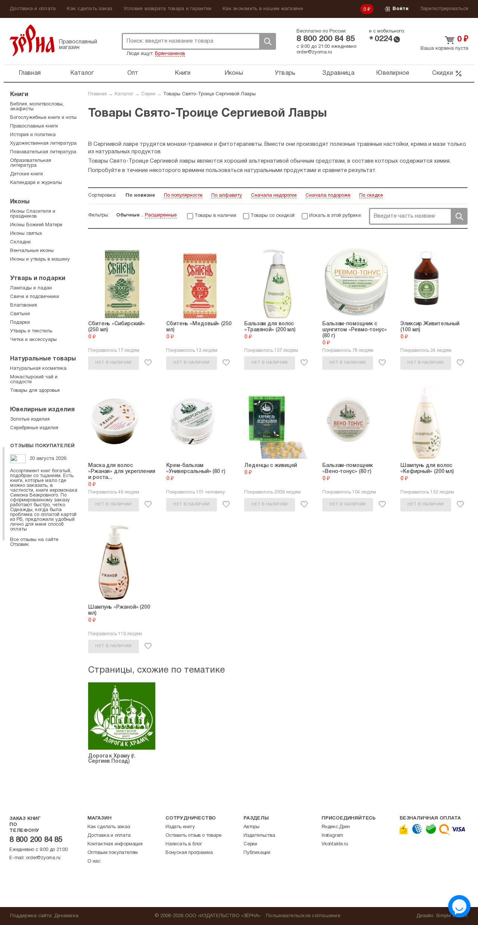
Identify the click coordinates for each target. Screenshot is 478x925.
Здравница (338, 73)
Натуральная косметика (38, 368)
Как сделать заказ (89, 9)
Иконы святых (26, 233)
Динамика (66, 916)
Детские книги (26, 174)
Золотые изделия (30, 419)
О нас (93, 861)
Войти (400, 9)
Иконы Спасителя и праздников (32, 214)
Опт (133, 73)
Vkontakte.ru (335, 844)
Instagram (332, 835)
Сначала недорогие (274, 195)
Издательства (259, 835)
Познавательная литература (43, 152)
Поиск (267, 41)
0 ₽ (367, 9)
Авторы (251, 827)
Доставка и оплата (33, 9)
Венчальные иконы (32, 251)
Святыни (20, 314)
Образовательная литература (30, 163)
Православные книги (34, 126)
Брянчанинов (170, 54)
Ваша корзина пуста (444, 48)
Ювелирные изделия (42, 409)
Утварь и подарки (37, 278)
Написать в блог (183, 844)
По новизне (140, 195)
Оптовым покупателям (112, 853)
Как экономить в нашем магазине (263, 9)
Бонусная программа (188, 853)
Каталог (82, 73)
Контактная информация (115, 844)
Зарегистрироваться (444, 9)
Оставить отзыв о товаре (193, 835)
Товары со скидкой (273, 215)
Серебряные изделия (34, 428)
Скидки (442, 73)
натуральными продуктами (280, 170)
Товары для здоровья (35, 390)
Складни (20, 242)
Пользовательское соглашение (303, 916)
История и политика (33, 135)
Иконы (233, 73)
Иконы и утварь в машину (40, 259)
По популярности (183, 195)
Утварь (285, 73)
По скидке (371, 195)
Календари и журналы (36, 183)
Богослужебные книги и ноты (43, 118)
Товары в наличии (215, 215)
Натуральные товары (43, 359)
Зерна (32, 40)
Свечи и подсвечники (34, 297)
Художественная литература (43, 143)
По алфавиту (226, 195)
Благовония (23, 305)
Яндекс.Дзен (336, 827)
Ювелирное (392, 73)
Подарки (20, 322)
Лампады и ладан (31, 288)
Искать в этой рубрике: (335, 215)
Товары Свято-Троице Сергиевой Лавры (209, 94)
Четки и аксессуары (33, 340)
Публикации (256, 853)
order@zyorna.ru (314, 52)
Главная (30, 73)
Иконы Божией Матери (36, 225)
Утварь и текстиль (31, 331)
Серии (148, 94)
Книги (182, 73)
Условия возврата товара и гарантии (168, 9)
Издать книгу (180, 827)
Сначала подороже (327, 195)
